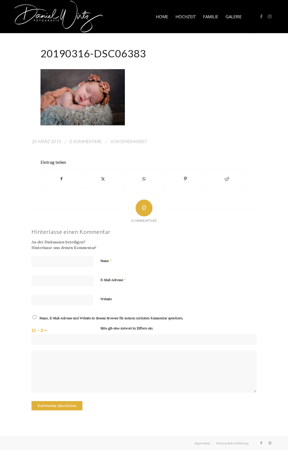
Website (106, 299)
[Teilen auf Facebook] (61, 178)
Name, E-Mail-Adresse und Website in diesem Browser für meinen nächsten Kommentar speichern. (111, 318)
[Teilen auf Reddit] (226, 178)
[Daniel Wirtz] (58, 16)
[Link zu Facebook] (261, 16)
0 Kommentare (86, 141)
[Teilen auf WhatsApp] (144, 178)
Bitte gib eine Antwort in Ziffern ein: (126, 328)
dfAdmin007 (133, 141)
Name (106, 260)
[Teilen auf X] (102, 178)
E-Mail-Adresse (113, 279)
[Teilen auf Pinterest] (185, 178)
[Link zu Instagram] (270, 16)
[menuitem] (162, 16)
